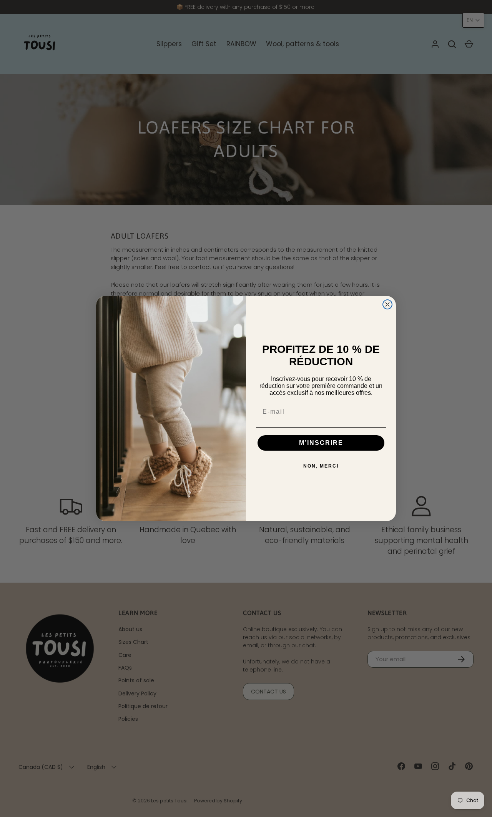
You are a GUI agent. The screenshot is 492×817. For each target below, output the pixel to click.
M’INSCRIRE (321, 442)
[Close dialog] (387, 304)
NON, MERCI (321, 466)
